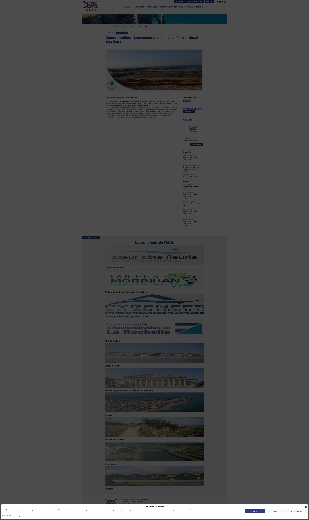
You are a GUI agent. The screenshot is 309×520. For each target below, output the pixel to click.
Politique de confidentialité (18, 516)
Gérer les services (301, 516)
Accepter (254, 511)
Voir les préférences (296, 511)
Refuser (276, 511)
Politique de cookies (6, 515)
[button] (306, 506)
